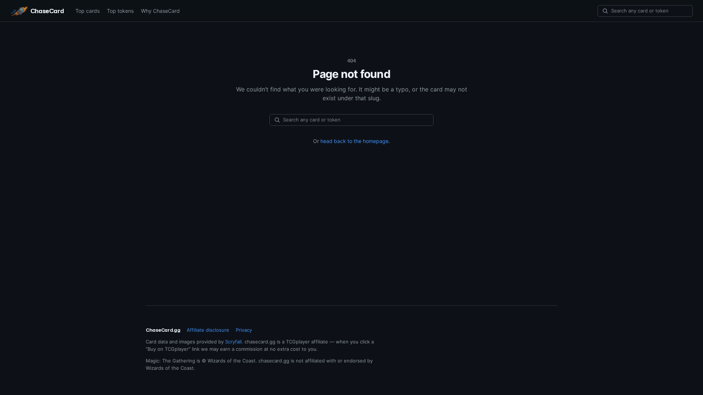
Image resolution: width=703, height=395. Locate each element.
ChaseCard (47, 10)
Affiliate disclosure (208, 330)
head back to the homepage (354, 141)
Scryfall (233, 342)
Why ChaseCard (160, 11)
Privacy (244, 330)
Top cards (87, 11)
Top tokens (120, 11)
